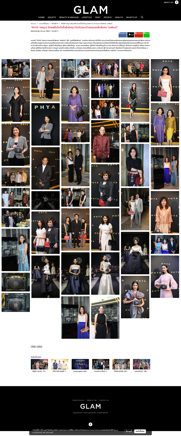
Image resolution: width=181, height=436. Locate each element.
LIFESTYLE (87, 17)
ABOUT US (168, 2)
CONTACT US (104, 400)
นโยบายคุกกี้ (49, 432)
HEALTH (119, 17)
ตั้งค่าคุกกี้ (129, 431)
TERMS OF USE (91, 400)
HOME (41, 17)
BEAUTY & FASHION (68, 17)
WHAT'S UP (131, 17)
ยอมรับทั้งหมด (140, 431)
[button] (142, 17)
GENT (98, 17)
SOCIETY (52, 17)
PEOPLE (108, 17)
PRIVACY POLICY (78, 400)
